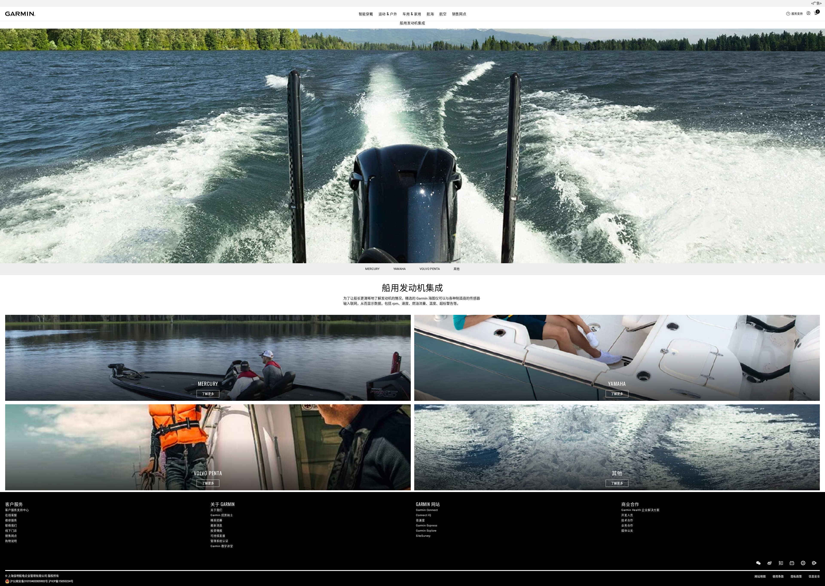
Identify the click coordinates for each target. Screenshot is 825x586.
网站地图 (760, 576)
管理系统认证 (219, 541)
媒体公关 (627, 530)
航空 (442, 13)
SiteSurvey (423, 535)
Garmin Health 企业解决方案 (640, 510)
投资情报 (216, 530)
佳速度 (420, 520)
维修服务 (11, 520)
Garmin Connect (427, 510)
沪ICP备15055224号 (61, 581)
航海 (430, 13)
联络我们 (11, 525)
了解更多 (208, 393)
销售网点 (459, 13)
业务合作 (627, 525)
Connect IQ (423, 515)
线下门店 (11, 530)
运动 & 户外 (388, 13)
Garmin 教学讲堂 (222, 546)
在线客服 (11, 515)
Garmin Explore (426, 530)
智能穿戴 (366, 13)
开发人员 (627, 515)
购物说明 (11, 541)
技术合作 (627, 520)
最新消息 (216, 525)
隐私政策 (796, 576)
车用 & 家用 (412, 13)
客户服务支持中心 (17, 510)
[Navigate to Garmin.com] (20, 14)
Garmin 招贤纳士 (222, 515)
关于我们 (216, 510)
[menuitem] (794, 14)
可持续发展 (218, 535)
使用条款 (778, 576)
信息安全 (814, 576)
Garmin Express (426, 525)
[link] (412, 145)
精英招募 (216, 520)
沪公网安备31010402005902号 (29, 581)
